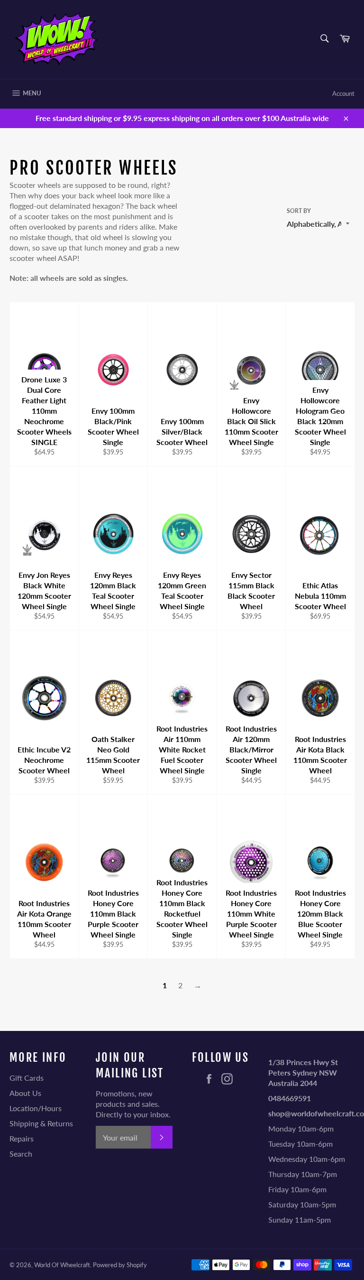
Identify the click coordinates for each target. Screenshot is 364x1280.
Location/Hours (35, 1108)
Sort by (299, 210)
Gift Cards (26, 1077)
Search (20, 1153)
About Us (25, 1092)
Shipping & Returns (41, 1123)
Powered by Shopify (120, 1265)
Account (343, 93)
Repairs (21, 1138)
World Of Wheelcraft (62, 1265)
